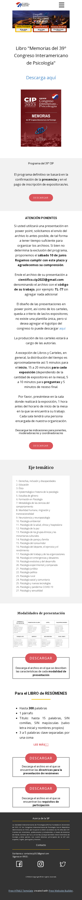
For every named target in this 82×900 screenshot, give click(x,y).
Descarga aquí (41, 77)
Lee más (39, 744)
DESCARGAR (40, 197)
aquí (62, 328)
